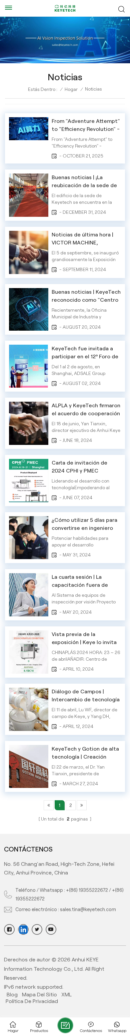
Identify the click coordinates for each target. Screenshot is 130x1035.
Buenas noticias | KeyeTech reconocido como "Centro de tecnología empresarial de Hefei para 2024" (86, 296)
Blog (12, 994)
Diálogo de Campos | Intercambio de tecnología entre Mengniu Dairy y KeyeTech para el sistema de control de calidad (86, 696)
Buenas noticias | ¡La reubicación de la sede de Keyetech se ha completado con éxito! (84, 181)
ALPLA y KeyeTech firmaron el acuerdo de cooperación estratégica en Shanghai (86, 410)
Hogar (71, 89)
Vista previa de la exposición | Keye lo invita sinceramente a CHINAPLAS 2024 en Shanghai (84, 638)
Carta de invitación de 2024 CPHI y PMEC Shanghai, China (79, 467)
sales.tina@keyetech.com (88, 909)
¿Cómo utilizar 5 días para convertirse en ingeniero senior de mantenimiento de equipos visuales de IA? (85, 524)
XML (66, 994)
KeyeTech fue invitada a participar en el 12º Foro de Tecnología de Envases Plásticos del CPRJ (85, 353)
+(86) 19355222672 (87, 890)
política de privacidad (32, 1001)
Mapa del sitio (39, 994)
